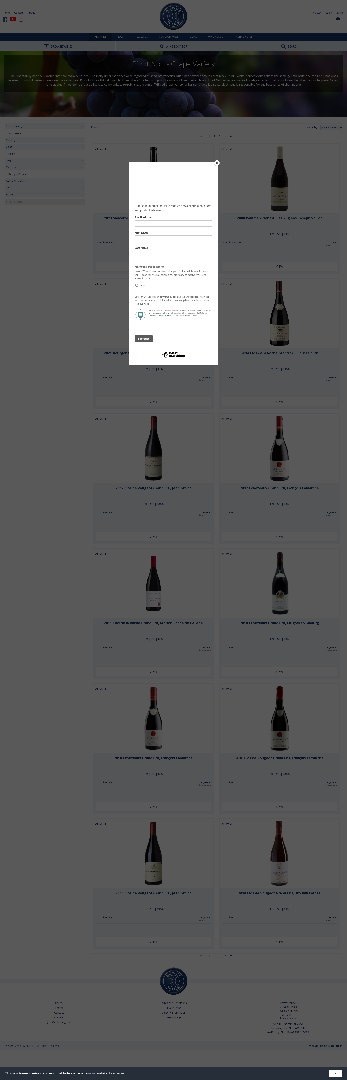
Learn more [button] (116, 1073)
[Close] (217, 163)
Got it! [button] (335, 1073)
